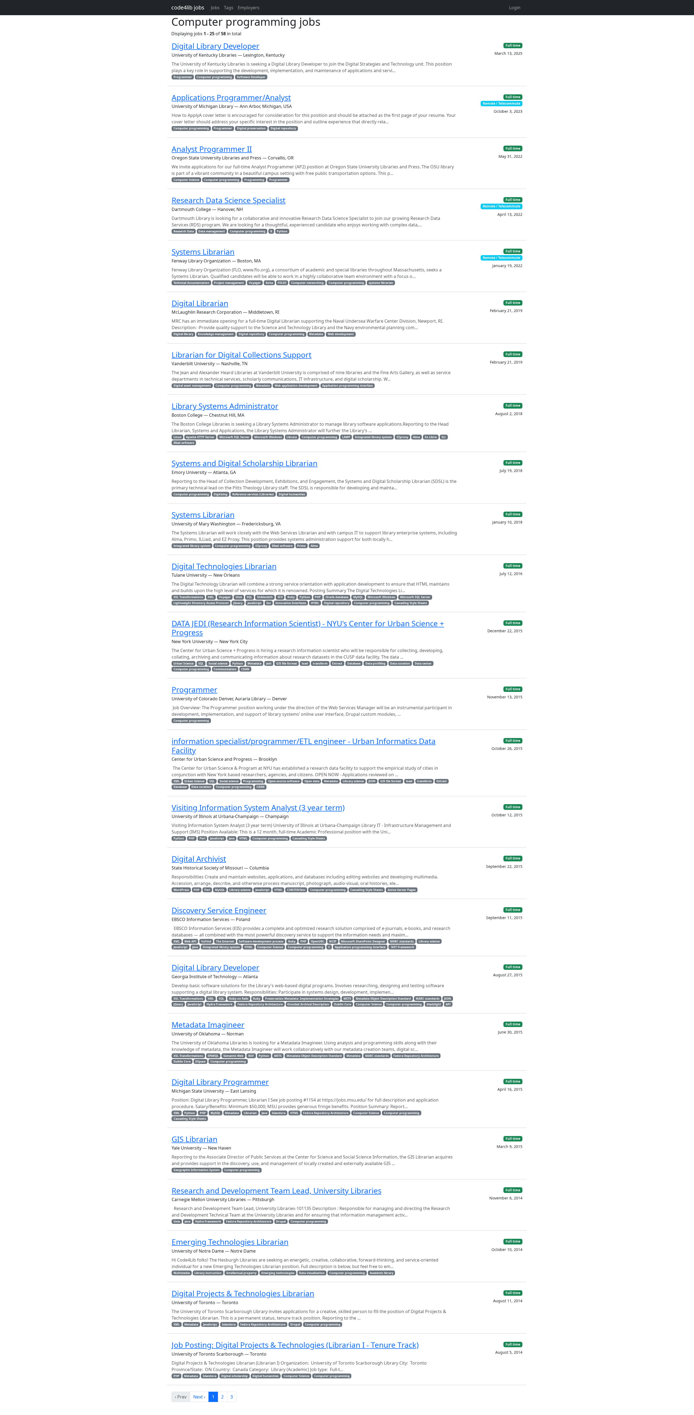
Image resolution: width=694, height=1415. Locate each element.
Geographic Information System (197, 1170)
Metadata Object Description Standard (383, 998)
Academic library (381, 1273)
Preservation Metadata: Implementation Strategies (302, 998)
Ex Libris (431, 437)
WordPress (181, 890)
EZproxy (402, 437)
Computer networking (307, 283)
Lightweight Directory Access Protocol (201, 603)
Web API (190, 941)
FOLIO (282, 283)
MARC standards (402, 941)
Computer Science (186, 180)
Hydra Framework (220, 1004)
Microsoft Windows (268, 437)
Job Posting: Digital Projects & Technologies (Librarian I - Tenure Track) (295, 1345)
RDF (251, 1056)
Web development (341, 334)
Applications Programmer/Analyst (231, 97)
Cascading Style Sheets (410, 603)
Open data (311, 781)
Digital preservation (251, 128)
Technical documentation (191, 283)
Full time (513, 45)
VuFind (206, 941)
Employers (248, 8)
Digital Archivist (199, 859)
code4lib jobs (187, 7)
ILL (444, 437)
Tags (228, 8)
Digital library (183, 334)
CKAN (245, 669)
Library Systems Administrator (225, 406)
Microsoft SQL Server (234, 437)
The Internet (225, 941)
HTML (315, 603)
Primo (301, 546)
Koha (269, 283)
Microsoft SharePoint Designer (363, 941)
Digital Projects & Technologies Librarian (243, 1293)
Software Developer (251, 77)
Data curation (400, 663)
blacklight (434, 1004)
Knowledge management (216, 334)
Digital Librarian (200, 303)
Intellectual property (241, 1273)
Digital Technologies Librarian (224, 566)
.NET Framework (402, 947)
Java (231, 838)
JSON (371, 781)
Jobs (215, 8)
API (448, 1004)
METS (347, 998)
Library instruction (207, 1273)
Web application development (296, 385)
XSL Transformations (188, 597)
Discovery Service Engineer (219, 910)
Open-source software (284, 781)
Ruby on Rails (238, 998)
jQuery (238, 603)
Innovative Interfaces (290, 603)
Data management (211, 231)
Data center (423, 663)
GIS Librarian (194, 1139)
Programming (254, 180)
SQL (249, 597)
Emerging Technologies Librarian (230, 1242)
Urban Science (184, 663)
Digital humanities (292, 494)
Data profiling (375, 663)
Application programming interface (347, 385)
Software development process (261, 941)
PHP (318, 597)
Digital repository (283, 128)
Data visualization (311, 1273)
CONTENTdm (296, 890)
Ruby (291, 597)
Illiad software (184, 443)
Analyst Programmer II (212, 149)
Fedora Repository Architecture (260, 1004)
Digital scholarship (234, 1376)
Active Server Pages (402, 890)
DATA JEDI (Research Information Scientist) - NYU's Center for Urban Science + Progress (308, 628)
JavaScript (255, 603)
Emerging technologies (277, 1273)
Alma (416, 437)
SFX (280, 597)
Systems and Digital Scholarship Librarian (244, 463)
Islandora (278, 1113)
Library (292, 437)
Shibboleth (265, 597)
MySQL (358, 597)
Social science (217, 663)
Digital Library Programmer (220, 1082)
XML (211, 597)
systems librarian (381, 283)
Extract (337, 663)
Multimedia (182, 1273)
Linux (177, 437)
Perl (202, 838)
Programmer (183, 77)
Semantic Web (233, 1056)
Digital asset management (192, 385)
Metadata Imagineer (208, 1024)
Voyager (255, 283)
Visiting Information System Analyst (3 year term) (258, 807)
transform (320, 663)
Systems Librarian (203, 251)
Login (514, 8)
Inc (268, 603)
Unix (239, 597)
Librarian (250, 1113)
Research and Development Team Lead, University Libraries (276, 1190)
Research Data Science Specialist (228, 200)
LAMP (346, 437)
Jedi (268, 663)
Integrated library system (373, 437)
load (305, 663)
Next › (199, 1397)
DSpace (200, 1061)
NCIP (332, 941)
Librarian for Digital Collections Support (241, 354)
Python (282, 231)
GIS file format (286, 663)
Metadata (316, 334)
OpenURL (317, 941)
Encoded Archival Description (308, 1004)
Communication (225, 669)
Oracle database (337, 597)
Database (354, 663)
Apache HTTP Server (200, 437)
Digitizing (220, 494)
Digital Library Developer (215, 46)
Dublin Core (342, 1004)
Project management (229, 283)
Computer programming (214, 77)
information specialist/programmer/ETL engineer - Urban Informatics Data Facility (304, 745)
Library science (353, 781)
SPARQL (213, 1056)
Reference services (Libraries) (253, 494)
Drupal (281, 1221)
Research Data (184, 231)
